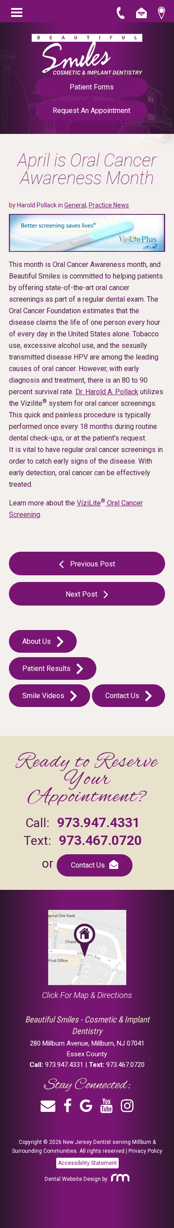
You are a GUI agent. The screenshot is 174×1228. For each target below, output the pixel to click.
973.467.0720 (100, 840)
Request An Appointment (91, 110)
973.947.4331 (98, 822)
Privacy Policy (145, 1151)
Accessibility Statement (87, 1163)
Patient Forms (92, 87)
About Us (37, 641)
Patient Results (47, 668)
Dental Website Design (73, 1179)
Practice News (109, 205)
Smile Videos (44, 695)
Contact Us (123, 695)
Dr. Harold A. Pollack (106, 392)
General (75, 205)
